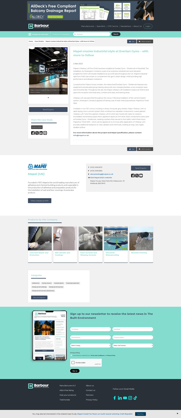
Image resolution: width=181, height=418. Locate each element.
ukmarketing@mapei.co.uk (101, 174)
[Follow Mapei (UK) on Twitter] (137, 175)
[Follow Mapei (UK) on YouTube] (141, 175)
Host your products (68, 395)
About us (90, 386)
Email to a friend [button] (37, 127)
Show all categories (39, 297)
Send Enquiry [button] (48, 109)
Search (116, 34)
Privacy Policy (75, 353)
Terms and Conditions (97, 355)
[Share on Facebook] (33, 133)
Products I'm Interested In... (62, 34)
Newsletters (126, 26)
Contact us (90, 390)
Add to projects (146, 41)
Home (31, 41)
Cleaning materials (72, 283)
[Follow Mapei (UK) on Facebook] (133, 175)
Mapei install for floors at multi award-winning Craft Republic (105, 414)
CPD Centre (113, 26)
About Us (137, 26)
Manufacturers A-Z (68, 386)
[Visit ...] (40, 238)
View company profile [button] (39, 200)
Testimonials (65, 400)
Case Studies (39, 41)
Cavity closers (46, 283)
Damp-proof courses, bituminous (43, 290)
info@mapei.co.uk (81, 135)
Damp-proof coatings (39, 287)
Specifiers (101, 26)
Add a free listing (67, 390)
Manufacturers (87, 26)
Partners (89, 395)
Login (148, 26)
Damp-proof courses (56, 287)
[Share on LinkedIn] (41, 133)
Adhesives (35, 283)
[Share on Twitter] (37, 133)
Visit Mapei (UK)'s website (101, 178)
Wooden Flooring (139, 253)
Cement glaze (58, 283)
